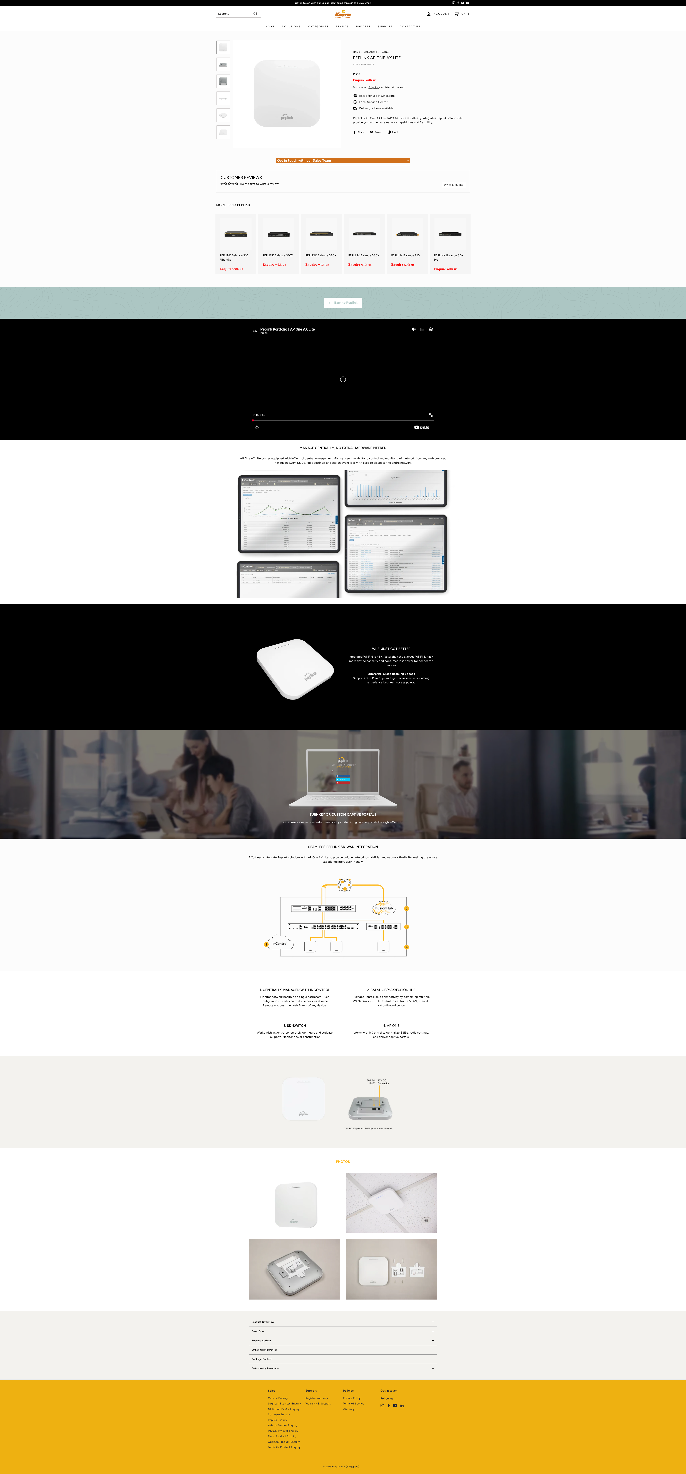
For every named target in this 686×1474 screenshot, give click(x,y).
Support (385, 26)
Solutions (291, 26)
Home (270, 26)
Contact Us (410, 26)
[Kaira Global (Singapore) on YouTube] (395, 1405)
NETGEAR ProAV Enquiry (283, 1409)
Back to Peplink (345, 303)
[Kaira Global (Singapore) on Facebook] (389, 1405)
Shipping (374, 87)
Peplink (385, 51)
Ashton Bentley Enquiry (282, 1425)
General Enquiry (278, 1398)
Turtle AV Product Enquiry (284, 1447)
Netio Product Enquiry (282, 1436)
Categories (318, 26)
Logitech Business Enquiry (284, 1403)
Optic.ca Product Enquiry (284, 1441)
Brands (342, 26)
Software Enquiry (279, 1414)
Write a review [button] (453, 184)
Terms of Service (353, 1403)
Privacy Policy (352, 1398)
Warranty (348, 1409)
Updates (363, 26)
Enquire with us (364, 80)
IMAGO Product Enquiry (283, 1431)
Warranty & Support (318, 1403)
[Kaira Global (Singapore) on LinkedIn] (402, 1405)
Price (356, 74)
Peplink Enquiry (277, 1420)
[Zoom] (287, 94)
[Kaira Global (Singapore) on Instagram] (382, 1405)
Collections (370, 51)
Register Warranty (316, 1398)
